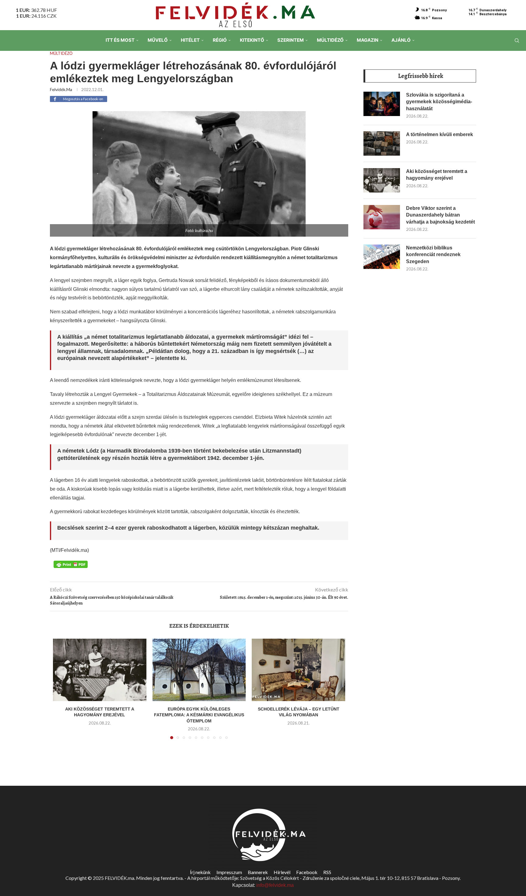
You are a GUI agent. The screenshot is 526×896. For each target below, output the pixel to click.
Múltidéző (330, 40)
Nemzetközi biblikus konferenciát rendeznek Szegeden (433, 254)
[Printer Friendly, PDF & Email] (71, 564)
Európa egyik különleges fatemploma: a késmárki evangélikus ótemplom (199, 715)
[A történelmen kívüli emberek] (381, 143)
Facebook (306, 872)
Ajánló (401, 40)
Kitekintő (252, 40)
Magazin (367, 40)
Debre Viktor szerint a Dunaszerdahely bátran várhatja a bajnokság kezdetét (440, 215)
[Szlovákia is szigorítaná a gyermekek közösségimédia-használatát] (381, 104)
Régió (220, 40)
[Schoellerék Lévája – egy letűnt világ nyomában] (298, 670)
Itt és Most (120, 40)
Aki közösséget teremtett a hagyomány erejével (436, 175)
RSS (327, 872)
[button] (61, 692)
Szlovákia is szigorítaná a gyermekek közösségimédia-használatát (439, 101)
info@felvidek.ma (275, 885)
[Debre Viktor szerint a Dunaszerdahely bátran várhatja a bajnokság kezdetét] (381, 217)
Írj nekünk (200, 872)
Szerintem (290, 40)
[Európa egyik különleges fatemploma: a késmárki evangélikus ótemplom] (199, 670)
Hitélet (190, 40)
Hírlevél (282, 872)
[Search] (517, 40)
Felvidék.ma (61, 89)
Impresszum (229, 872)
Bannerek (258, 872)
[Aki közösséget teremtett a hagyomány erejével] (99, 670)
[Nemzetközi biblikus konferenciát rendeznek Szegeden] (381, 257)
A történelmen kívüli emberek (439, 134)
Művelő (158, 40)
